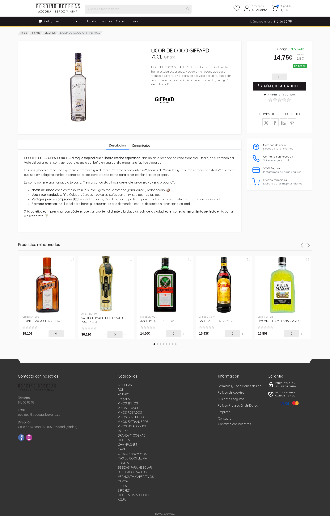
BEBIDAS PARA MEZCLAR (135, 467)
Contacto (122, 21)
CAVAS (122, 449)
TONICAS (124, 463)
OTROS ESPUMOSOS (132, 454)
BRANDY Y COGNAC (132, 435)
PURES (122, 486)
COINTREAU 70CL (41, 321)
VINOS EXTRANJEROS (133, 422)
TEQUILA (124, 399)
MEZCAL (123, 481)
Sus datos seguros (231, 399)
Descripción (117, 145)
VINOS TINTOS (128, 403)
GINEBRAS (125, 385)
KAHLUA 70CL (216, 321)
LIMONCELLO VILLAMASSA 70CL (280, 321)
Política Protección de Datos (238, 405)
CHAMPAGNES (127, 444)
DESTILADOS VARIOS (132, 472)
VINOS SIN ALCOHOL (132, 426)
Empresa (106, 21)
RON (121, 389)
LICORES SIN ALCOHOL (134, 495)
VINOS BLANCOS (129, 408)
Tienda (91, 21)
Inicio (136, 21)
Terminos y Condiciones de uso (239, 386)
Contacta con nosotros (234, 424)
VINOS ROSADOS (130, 412)
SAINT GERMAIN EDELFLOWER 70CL (102, 320)
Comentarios (141, 145)
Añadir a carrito (283, 86)
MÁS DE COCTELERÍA (132, 458)
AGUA (122, 499)
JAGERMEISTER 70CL (157, 321)
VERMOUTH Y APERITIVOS (136, 477)
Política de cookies (231, 392)
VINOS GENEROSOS (132, 417)
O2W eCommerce (165, 513)
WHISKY (123, 394)
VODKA (123, 431)
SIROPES (124, 490)
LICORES (50, 32)
